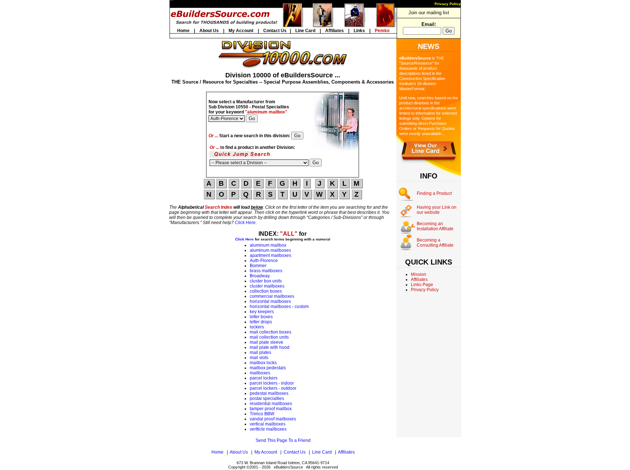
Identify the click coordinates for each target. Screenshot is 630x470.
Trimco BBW (262, 413)
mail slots (259, 357)
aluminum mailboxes (270, 250)
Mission (418, 274)
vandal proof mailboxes (273, 418)
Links (359, 30)
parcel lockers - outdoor (273, 388)
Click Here (245, 222)
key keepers (262, 311)
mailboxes (260, 372)
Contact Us (275, 30)
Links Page (422, 284)
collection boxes (266, 291)
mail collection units (269, 337)
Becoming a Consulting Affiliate (435, 243)
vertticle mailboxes (268, 429)
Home (183, 30)
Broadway (260, 275)
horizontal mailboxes (270, 301)
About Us (209, 30)
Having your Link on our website (436, 210)
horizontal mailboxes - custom (279, 306)
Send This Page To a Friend (283, 440)
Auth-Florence (264, 260)
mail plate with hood (269, 347)
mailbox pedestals (268, 367)
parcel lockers (263, 378)
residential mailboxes (271, 403)
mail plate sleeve (266, 342)
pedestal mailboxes (269, 393)
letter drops (261, 321)
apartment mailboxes (270, 255)
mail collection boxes (270, 332)
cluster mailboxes (267, 286)
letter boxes (261, 316)
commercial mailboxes (272, 296)
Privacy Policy (448, 4)
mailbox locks (263, 362)
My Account (241, 30)
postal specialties (267, 398)
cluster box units (266, 281)
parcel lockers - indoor (272, 383)
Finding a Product (434, 193)
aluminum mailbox (268, 245)
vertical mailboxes (267, 424)
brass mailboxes (266, 270)
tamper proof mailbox (271, 408)
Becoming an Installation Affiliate (435, 226)
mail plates (260, 352)
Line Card (305, 30)
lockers (257, 327)
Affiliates (334, 30)
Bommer (258, 265)
